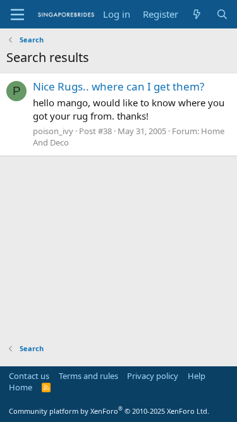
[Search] (222, 14)
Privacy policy (152, 376)
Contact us (29, 376)
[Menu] (17, 14)
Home (20, 387)
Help (196, 376)
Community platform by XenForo (109, 411)
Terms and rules (88, 376)
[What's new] (197, 14)
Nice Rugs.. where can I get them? (118, 86)
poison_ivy (53, 131)
